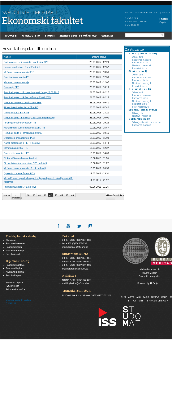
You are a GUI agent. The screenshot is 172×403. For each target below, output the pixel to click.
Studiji (50, 35)
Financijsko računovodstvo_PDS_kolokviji (25, 163)
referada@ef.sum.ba (77, 268)
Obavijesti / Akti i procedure (146, 122)
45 (67, 195)
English (163, 22)
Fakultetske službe (16, 289)
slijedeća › (110, 196)
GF (134, 300)
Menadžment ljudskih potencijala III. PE (24, 127)
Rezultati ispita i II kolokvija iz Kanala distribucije (29, 117)
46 (72, 195)
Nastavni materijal (141, 65)
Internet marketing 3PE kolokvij (20, 187)
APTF (131, 297)
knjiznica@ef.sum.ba (78, 283)
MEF (141, 300)
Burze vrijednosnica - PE (16, 153)
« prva (7, 195)
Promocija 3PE (11, 87)
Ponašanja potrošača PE (16, 77)
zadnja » (119, 195)
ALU (138, 297)
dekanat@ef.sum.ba (77, 247)
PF (147, 300)
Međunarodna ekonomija (16, 82)
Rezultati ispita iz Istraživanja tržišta (22, 132)
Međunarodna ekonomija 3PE (19, 72)
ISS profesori (13, 286)
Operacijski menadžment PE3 (19, 137)
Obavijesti (137, 56)
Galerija (107, 35)
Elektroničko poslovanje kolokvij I (21, 158)
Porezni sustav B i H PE (16, 112)
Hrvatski (163, 19)
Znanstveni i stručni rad (78, 35)
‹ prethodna (16, 196)
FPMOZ (155, 297)
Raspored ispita (140, 62)
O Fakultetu (31, 35)
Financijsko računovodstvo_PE (20, 122)
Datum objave (99, 57)
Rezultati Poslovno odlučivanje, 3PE (22, 102)
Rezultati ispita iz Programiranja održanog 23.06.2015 (31, 92)
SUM (123, 297)
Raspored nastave (141, 59)
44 (61, 195)
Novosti (11, 35)
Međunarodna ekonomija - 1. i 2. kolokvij (25, 168)
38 (28, 195)
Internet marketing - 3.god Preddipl (21, 67)
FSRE (164, 297)
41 (45, 195)
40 (39, 195)
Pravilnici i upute (141, 106)
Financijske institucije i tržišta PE (21, 107)
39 (34, 195)
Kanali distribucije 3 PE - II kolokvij (22, 143)
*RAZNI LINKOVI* (158, 300)
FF (129, 300)
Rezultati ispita (139, 68)
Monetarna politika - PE (16, 148)
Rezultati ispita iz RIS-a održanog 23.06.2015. (27, 97)
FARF (146, 297)
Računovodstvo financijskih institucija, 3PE (26, 62)
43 (56, 195)
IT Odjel (154, 283)
